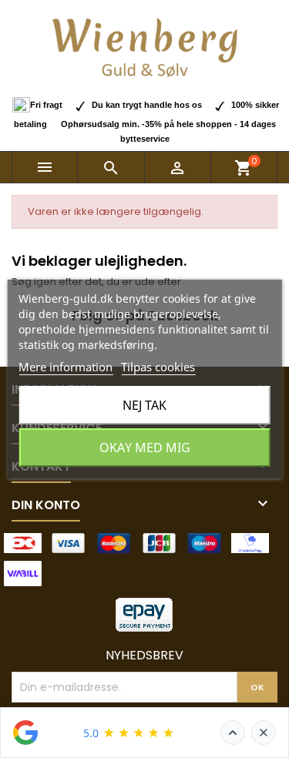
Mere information (65, 366)
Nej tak (144, 405)
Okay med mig (144, 447)
